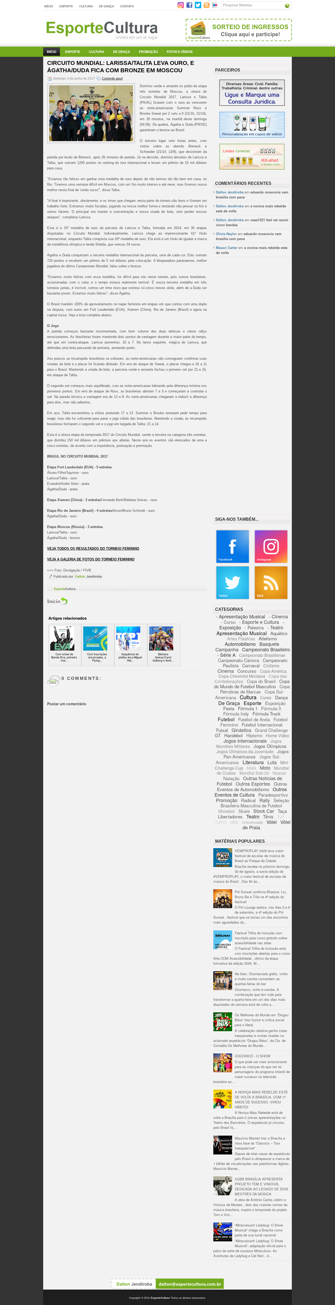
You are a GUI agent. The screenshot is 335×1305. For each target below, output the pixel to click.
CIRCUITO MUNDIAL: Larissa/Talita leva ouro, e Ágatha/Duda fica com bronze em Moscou (120, 67)
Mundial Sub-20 (254, 773)
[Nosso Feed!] (271, 598)
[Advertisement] (252, 341)
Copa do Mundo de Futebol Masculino (251, 684)
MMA (251, 768)
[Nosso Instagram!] (271, 562)
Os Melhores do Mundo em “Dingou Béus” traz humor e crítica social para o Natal (261, 1019)
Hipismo (254, 735)
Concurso (246, 671)
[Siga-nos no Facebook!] (190, 7)
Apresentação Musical (241, 632)
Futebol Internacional (262, 724)
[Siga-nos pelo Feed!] (207, 7)
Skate (244, 811)
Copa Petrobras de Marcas (255, 689)
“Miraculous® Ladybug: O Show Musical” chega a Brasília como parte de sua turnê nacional (259, 1230)
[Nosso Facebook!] (233, 562)
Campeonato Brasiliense (262, 655)
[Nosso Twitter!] (233, 598)
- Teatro (275, 627)
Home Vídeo (277, 735)
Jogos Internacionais (245, 740)
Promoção (148, 51)
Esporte (66, 6)
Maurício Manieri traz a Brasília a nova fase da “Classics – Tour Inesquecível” (260, 1143)
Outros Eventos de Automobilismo (252, 786)
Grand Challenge (271, 730)
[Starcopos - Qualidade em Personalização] (252, 136)
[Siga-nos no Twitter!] (198, 7)
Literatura (253, 761)
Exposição (275, 703)
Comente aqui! (112, 78)
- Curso (228, 622)
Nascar (279, 773)
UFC (234, 822)
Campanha (226, 649)
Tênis (268, 816)
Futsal (222, 730)
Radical (248, 800)
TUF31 (221, 822)
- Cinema (278, 616)
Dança (281, 697)
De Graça (106, 6)
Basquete (269, 643)
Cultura (86, 6)
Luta (272, 762)
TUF (281, 816)
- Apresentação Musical (240, 616)
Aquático (278, 633)
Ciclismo (271, 666)
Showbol (226, 811)
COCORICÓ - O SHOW (252, 1055)
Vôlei (271, 821)
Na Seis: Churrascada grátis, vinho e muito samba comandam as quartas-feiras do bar (261, 978)
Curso (265, 698)
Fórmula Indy (236, 713)
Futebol (226, 719)
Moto (265, 767)
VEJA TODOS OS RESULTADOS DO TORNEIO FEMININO (93, 549)
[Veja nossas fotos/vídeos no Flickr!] (215, 6)
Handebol (233, 735)
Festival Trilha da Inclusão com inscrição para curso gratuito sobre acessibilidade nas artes (261, 937)
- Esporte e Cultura (259, 621)
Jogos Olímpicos (270, 746)
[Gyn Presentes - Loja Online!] (251, 168)
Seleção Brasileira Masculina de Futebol (255, 803)
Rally (264, 800)
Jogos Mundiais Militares (249, 743)
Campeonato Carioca (238, 660)
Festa (228, 708)
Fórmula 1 (248, 708)
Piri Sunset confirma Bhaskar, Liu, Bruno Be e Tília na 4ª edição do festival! (261, 896)
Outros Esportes (253, 783)
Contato (127, 6)
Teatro (252, 816)
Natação (231, 778)
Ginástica (241, 729)
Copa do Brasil (261, 681)
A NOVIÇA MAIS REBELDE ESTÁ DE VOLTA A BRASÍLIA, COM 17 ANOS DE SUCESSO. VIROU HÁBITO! (261, 1099)
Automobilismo (240, 643)
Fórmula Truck (267, 713)
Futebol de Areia (254, 719)
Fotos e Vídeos (180, 51)
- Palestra (254, 627)
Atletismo (268, 638)
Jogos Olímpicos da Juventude (244, 751)
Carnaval (251, 665)
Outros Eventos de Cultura (251, 792)
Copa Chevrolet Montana (242, 676)
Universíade (252, 822)
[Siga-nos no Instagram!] (181, 7)
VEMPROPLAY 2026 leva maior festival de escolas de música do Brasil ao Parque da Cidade (260, 855)
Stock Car (263, 810)
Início (48, 6)
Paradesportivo (273, 794)
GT (218, 735)
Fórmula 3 (271, 708)
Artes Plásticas (241, 639)
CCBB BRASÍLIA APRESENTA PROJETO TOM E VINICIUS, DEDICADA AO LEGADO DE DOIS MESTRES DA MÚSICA (261, 1186)
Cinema (225, 670)
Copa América (273, 671)
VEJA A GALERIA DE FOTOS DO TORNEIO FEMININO (91, 559)
